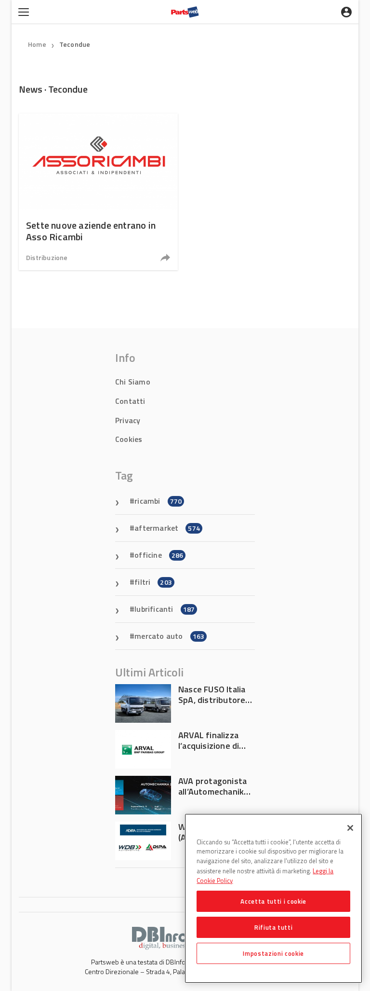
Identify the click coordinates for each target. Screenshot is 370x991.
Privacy (127, 420)
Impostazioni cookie (273, 953)
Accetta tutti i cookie (273, 901)
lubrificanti (164, 609)
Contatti (130, 401)
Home (37, 44)
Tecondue (75, 44)
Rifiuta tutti (273, 927)
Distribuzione (47, 257)
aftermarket (167, 528)
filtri (153, 582)
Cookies (128, 439)
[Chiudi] (350, 828)
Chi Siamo (132, 381)
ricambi (158, 501)
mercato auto (169, 636)
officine (158, 555)
